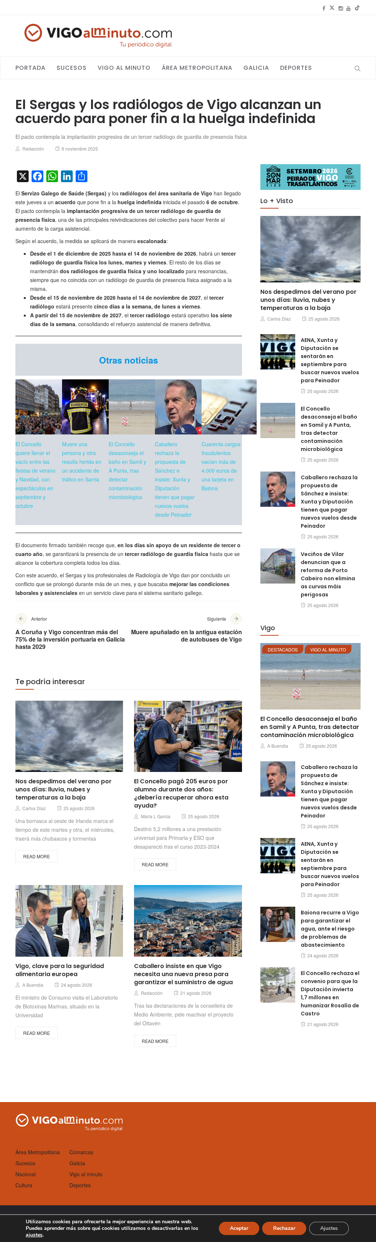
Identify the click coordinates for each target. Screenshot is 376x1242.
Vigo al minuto (124, 68)
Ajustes (329, 1228)
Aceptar (239, 1228)
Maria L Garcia (155, 816)
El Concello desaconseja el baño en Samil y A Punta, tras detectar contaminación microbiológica (127, 470)
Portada (30, 68)
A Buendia (32, 985)
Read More (36, 856)
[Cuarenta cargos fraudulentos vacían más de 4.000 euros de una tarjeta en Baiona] (229, 406)
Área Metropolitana (197, 68)
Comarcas (81, 1152)
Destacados (283, 649)
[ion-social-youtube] (348, 8)
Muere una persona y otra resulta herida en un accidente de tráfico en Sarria (81, 461)
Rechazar (284, 1228)
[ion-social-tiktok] (357, 8)
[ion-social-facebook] (323, 8)
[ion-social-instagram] (341, 8)
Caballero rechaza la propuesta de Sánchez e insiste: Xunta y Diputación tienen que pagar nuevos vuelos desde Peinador (175, 479)
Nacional (25, 1174)
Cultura (23, 1185)
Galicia (256, 68)
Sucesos (72, 68)
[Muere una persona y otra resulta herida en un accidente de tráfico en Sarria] (89, 406)
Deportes (296, 68)
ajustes (34, 1235)
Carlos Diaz (34, 808)
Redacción (33, 148)
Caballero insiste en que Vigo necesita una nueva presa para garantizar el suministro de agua (183, 974)
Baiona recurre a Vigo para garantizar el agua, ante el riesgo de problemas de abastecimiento (330, 929)
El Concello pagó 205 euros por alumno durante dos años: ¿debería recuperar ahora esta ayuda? (181, 793)
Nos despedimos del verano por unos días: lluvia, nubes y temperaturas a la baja (63, 789)
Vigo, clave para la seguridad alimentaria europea (59, 970)
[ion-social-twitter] (332, 8)
